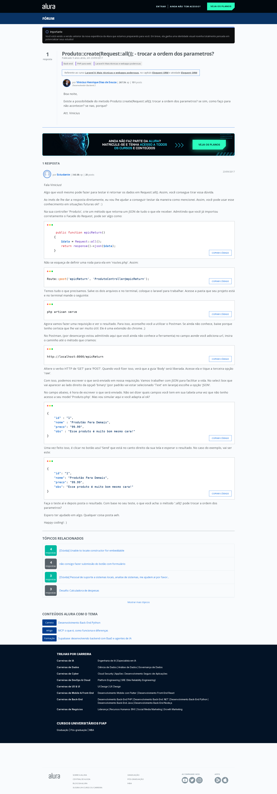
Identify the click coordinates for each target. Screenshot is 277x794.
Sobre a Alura (80, 775)
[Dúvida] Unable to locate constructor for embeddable (91, 550)
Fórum (48, 18)
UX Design (115, 686)
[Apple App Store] (225, 780)
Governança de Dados (150, 667)
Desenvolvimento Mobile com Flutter (117, 693)
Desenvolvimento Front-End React (156, 693)
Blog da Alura (80, 783)
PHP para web (84, 63)
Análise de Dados (127, 667)
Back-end (68, 63)
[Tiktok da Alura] (206, 780)
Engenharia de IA (107, 660)
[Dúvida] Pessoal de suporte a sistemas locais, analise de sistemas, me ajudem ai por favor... (114, 577)
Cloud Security (105, 673)
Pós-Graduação (135, 779)
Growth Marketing (173, 709)
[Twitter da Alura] (192, 780)
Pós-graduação (79, 730)
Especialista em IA (126, 660)
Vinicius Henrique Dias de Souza (96, 82)
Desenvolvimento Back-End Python (79, 622)
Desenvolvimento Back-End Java (115, 702)
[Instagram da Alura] (199, 780)
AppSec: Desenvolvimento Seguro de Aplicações (141, 673)
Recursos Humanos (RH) (123, 709)
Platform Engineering (109, 680)
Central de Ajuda (81, 779)
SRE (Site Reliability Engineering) (138, 680)
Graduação (62, 730)
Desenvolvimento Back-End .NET (151, 699)
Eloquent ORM (160, 72)
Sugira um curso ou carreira (87, 787)
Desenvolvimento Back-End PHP (115, 699)
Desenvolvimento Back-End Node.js (153, 702)
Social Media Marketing (149, 709)
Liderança (103, 709)
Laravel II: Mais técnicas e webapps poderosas (118, 63)
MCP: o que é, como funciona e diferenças (83, 630)
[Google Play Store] (218, 780)
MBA (91, 730)
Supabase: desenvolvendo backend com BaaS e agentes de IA (94, 638)
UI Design (103, 686)
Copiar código (220, 252)
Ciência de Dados (107, 667)
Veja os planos (220, 6)
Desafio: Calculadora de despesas (79, 590)
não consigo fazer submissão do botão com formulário (92, 564)
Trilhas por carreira (74, 654)
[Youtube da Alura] (185, 780)
